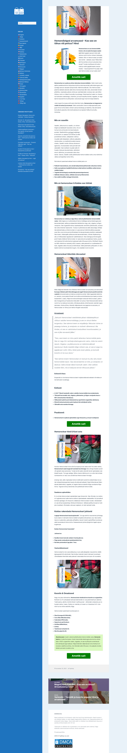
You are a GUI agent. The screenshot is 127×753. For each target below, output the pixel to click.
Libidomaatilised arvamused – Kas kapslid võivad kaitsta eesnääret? (26, 131)
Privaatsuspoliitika (59, 732)
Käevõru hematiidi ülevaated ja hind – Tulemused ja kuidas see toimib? (26, 137)
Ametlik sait (78, 77)
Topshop (71, 668)
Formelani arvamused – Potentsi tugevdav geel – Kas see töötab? (27, 144)
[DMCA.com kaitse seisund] (63, 743)
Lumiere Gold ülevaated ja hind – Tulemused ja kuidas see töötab (26, 164)
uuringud (71, 132)
